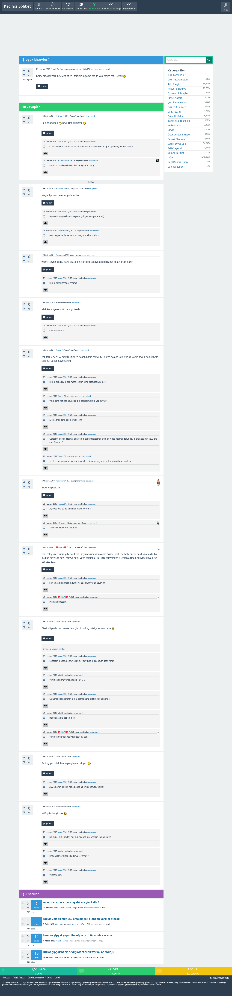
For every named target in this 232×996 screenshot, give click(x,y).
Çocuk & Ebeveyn (177, 102)
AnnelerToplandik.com (219, 977)
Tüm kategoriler (176, 75)
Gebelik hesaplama (36, 977)
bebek (57, 977)
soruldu (109, 69)
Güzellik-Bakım (176, 116)
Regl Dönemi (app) (178, 162)
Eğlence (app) (175, 166)
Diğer (56, 924)
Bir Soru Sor (94, 8)
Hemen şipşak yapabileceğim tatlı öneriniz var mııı (77, 935)
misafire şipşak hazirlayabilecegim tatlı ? (71, 902)
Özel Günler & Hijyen (179, 134)
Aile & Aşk (173, 84)
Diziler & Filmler (177, 107)
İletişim (6, 977)
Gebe (49, 977)
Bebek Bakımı (129, 8)
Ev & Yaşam (174, 111)
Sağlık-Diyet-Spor (177, 143)
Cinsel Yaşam (175, 97)
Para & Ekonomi (176, 139)
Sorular (38, 8)
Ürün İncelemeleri (178, 79)
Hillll (78, 957)
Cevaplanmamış (52, 8)
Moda (171, 130)
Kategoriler (68, 8)
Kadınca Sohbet (17, 6)
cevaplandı (90, 116)
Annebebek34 (78, 924)
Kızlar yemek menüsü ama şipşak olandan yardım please (81, 918)
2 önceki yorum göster (54, 649)
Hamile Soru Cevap (111, 8)
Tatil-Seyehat (175, 148)
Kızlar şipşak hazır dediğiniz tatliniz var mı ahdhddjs (78, 952)
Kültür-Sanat (174, 125)
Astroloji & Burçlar (178, 93)
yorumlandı (92, 142)
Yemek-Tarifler (57, 69)
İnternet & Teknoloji (179, 120)
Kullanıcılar (81, 8)
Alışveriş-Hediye (177, 88)
